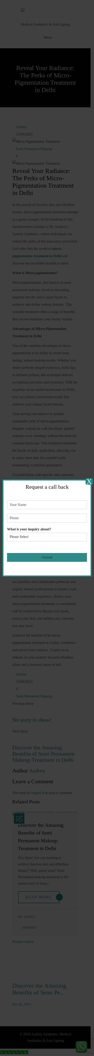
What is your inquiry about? (29, 529)
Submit (47, 557)
